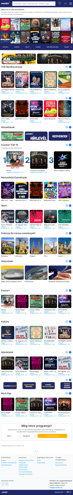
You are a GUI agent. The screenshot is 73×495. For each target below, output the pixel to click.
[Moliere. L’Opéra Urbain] (5, 37)
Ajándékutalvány (52, 47)
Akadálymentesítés (25, 474)
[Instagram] (6, 484)
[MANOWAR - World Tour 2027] (66, 37)
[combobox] (32, 3)
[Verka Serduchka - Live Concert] (5, 24)
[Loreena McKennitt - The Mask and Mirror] (35, 24)
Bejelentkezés (59, 492)
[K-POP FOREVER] (66, 24)
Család (38, 47)
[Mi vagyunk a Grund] (15, 24)
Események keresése (52, 436)
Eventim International (8, 463)
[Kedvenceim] (59, 3)
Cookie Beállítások (25, 472)
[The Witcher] (56, 24)
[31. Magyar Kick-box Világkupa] (56, 37)
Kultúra (16, 47)
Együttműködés (61, 465)
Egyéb (67, 47)
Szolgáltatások (6, 465)
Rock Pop (6, 393)
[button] (2, 30)
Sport (27, 47)
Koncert (5, 47)
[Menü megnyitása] (70, 3)
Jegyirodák (41, 463)
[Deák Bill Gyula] (25, 37)
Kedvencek (59, 463)
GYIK (39, 460)
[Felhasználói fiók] (65, 3)
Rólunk (3, 460)
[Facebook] (2, 484)
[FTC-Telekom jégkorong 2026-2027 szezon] (15, 37)
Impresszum (23, 469)
